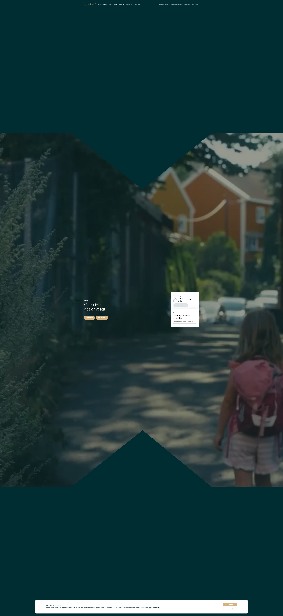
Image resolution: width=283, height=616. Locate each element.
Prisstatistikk (160, 4)
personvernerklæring (155, 607)
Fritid (110, 4)
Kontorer (167, 4)
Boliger (99, 4)
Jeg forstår (230, 604)
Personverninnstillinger (230, 609)
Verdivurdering (129, 4)
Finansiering (137, 4)
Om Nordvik (187, 4)
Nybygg (105, 4)
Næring (115, 4)
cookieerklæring (144, 607)
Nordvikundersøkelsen (176, 4)
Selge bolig (121, 4)
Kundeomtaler (194, 4)
